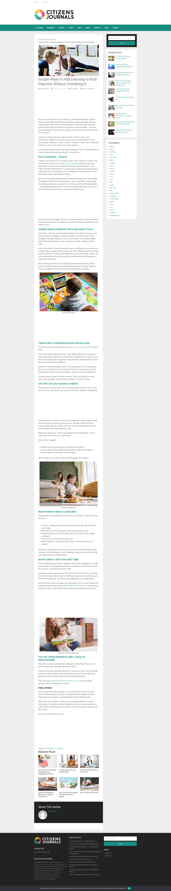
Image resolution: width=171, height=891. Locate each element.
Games (112, 168)
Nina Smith (44, 88)
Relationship (114, 193)
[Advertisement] (68, 104)
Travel (115, 28)
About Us (36, 2)
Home (40, 28)
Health (61, 28)
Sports (97, 28)
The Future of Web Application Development (124, 65)
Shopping (113, 196)
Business (50, 28)
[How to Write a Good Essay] (89, 784)
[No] (169, 888)
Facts (111, 160)
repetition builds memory (77, 586)
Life (111, 182)
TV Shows (113, 213)
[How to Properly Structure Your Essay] (89, 761)
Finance (112, 163)
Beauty (112, 146)
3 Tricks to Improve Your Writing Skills (67, 771)
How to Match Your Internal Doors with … (124, 106)
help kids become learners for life (64, 681)
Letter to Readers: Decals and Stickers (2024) (123, 131)
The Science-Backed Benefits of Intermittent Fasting (125, 123)
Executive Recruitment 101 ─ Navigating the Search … (125, 74)
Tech (106, 28)
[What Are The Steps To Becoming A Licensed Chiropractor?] (47, 784)
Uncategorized (115, 215)
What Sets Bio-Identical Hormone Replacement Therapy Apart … (123, 83)
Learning (59, 748)
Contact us (45, 2)
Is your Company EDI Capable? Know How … (122, 90)
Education (74, 88)
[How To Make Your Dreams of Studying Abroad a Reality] (68, 784)
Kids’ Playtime (48, 748)
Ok (129, 888)
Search (122, 43)
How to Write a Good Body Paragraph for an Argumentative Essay (47, 772)
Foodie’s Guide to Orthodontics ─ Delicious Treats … (123, 116)
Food (111, 166)
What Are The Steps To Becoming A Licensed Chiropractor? (46, 794)
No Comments (89, 88)
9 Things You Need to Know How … (124, 98)
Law (111, 179)
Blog (111, 149)
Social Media (114, 199)
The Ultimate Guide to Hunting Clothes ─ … (122, 57)
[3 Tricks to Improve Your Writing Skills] (68, 761)
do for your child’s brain (81, 347)
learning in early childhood (68, 163)
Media (88, 28)
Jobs (79, 28)
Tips (111, 207)
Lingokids (66, 239)
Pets (111, 190)
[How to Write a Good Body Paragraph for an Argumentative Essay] (47, 761)
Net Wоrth (113, 188)
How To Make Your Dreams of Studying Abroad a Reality (68, 794)
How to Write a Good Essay (89, 792)
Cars (111, 155)
